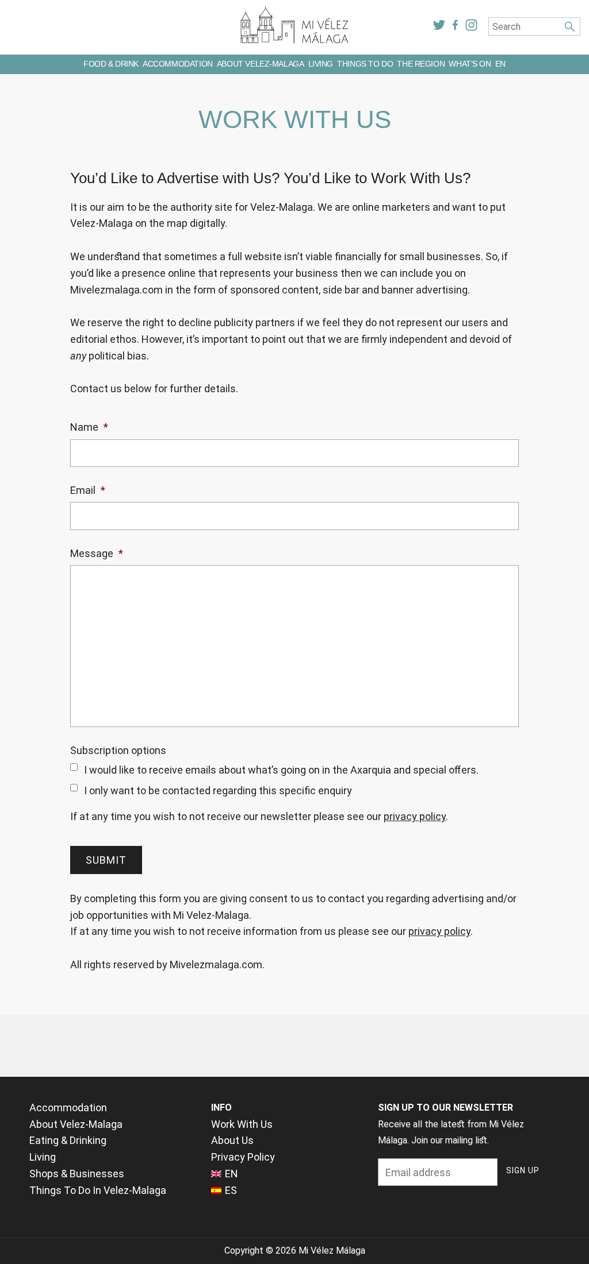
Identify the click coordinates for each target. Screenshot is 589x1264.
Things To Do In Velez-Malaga (97, 1190)
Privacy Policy (243, 1157)
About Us (232, 1140)
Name (89, 427)
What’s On (470, 63)
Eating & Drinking (67, 1140)
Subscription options (118, 750)
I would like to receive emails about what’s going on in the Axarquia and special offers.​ (281, 770)
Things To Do (365, 63)
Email (87, 490)
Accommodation (178, 63)
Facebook (456, 25)
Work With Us (242, 1124)
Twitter (439, 25)
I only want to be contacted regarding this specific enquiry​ (218, 790)
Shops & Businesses (76, 1174)
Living (320, 63)
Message (96, 553)
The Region (421, 63)
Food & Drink (111, 63)
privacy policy (415, 816)
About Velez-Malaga (260, 63)
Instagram (472, 25)
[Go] (569, 26)
